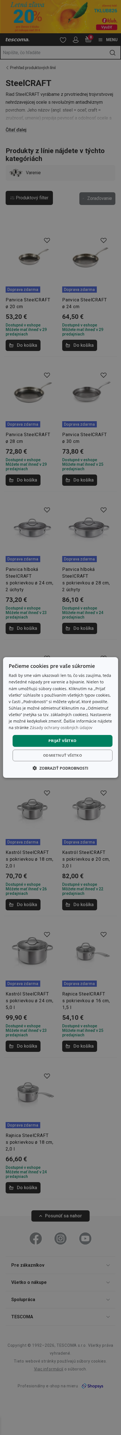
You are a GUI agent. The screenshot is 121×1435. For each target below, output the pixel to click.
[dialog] (60, 717)
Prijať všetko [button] (62, 740)
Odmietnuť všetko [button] (62, 755)
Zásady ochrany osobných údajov (61, 727)
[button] (60, 768)
